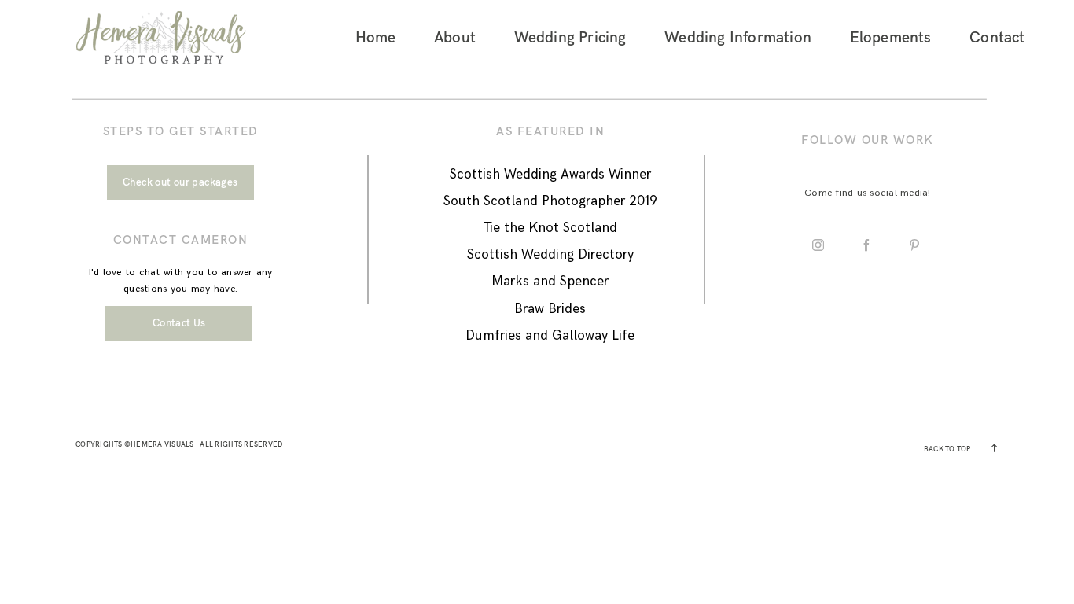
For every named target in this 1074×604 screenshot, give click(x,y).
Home (375, 37)
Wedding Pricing (570, 37)
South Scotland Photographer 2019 (550, 201)
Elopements (891, 37)
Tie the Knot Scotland (550, 228)
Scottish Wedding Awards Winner (550, 174)
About (455, 37)
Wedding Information (737, 37)
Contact (996, 37)
